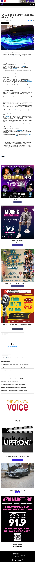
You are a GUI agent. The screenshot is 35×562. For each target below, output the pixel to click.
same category (29, 81)
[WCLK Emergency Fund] (17, 519)
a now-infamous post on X (9, 55)
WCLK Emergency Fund (17, 544)
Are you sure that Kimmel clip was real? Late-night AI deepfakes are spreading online (14, 375)
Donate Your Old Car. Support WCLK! (17, 490)
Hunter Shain (5, 85)
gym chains (15, 68)
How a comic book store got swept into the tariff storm (9, 381)
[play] (2, 4)
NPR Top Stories (6, 152)
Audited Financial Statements (22, 556)
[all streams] (33, 4)
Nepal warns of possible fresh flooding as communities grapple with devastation (13, 387)
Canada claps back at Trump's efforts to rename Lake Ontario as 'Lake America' (13, 372)
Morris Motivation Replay (17, 240)
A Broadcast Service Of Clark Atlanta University (16, 554)
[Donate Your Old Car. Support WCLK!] (17, 475)
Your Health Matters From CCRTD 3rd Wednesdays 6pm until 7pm (17, 324)
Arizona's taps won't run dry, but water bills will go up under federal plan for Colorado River (15, 364)
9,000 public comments (19, 109)
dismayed (23, 66)
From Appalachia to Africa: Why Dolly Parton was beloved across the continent (13, 384)
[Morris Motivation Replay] (17, 222)
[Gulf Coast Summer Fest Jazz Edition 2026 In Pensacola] (17, 265)
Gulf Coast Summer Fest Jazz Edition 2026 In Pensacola (17, 283)
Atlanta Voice (17, 420)
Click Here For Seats (17, 202)
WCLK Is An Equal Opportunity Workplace (16, 556)
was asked (7, 105)
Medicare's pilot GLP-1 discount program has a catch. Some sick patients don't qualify (14, 390)
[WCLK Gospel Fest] (17, 181)
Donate (31, 1)
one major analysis (26, 80)
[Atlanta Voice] (17, 405)
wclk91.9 (14, 357)
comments (7, 116)
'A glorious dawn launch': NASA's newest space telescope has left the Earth (12, 378)
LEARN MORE (17, 492)
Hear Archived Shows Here (17, 329)
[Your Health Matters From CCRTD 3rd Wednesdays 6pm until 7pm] (17, 306)
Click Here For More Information (17, 285)
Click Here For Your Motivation (17, 245)
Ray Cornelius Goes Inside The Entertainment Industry (17, 456)
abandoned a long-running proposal (24, 60)
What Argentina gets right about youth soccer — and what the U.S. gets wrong (13, 367)
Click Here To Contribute (17, 546)
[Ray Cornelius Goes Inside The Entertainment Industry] (17, 439)
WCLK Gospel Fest (17, 199)
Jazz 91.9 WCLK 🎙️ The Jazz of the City (7, 357)
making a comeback (19, 130)
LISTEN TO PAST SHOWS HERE (17, 459)
